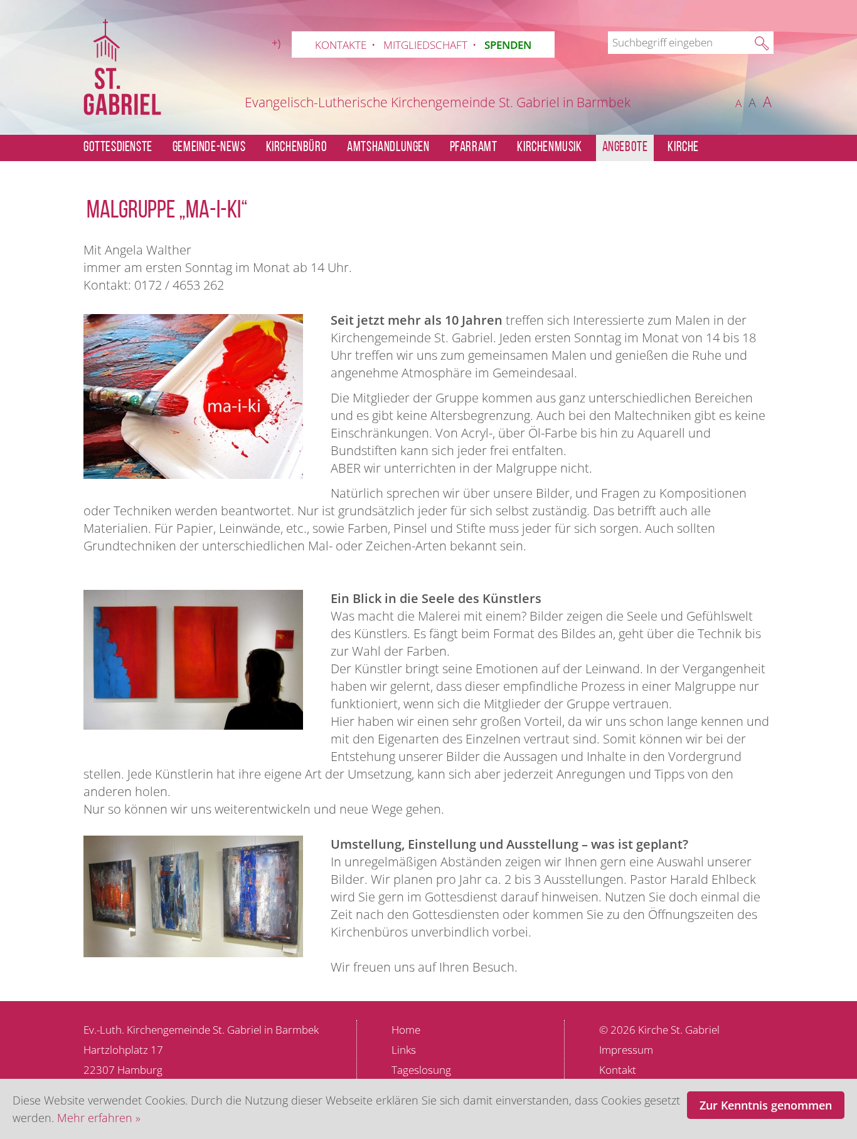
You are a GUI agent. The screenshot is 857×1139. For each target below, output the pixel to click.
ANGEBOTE (625, 147)
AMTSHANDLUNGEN (388, 147)
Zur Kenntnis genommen (766, 1105)
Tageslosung (421, 1070)
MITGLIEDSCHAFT (425, 45)
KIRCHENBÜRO (296, 147)
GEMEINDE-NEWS (209, 147)
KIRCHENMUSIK (549, 147)
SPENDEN (507, 45)
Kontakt (617, 1070)
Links (403, 1049)
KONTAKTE (340, 45)
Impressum (626, 1049)
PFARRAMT (474, 147)
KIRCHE (683, 147)
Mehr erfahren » (99, 1117)
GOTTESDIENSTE (117, 147)
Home (405, 1029)
